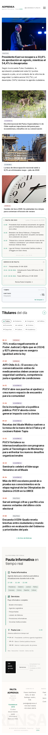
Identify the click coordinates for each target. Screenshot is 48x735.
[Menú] (44, 7)
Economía (8, 325)
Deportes (8, 329)
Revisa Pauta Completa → (24, 282)
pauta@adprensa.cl (30, 703)
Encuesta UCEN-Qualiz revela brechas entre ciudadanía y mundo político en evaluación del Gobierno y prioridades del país (23, 524)
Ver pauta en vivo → (10, 667)
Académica (31, 329)
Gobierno (18, 321)
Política (41, 321)
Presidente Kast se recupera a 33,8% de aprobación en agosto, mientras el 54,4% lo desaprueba (24, 60)
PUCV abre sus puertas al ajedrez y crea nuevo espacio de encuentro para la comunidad (23, 392)
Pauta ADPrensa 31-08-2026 (27, 276)
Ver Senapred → (39, 300)
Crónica (30, 325)
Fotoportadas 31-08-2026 (18, 266)
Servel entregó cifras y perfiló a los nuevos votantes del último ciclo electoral (23, 505)
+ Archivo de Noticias (24, 538)
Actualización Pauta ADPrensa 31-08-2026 (30, 271)
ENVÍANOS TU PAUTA (33, 8)
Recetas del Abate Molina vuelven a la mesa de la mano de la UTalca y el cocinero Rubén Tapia (24, 428)
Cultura (19, 329)
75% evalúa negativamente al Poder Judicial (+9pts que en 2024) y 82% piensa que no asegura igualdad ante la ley (24, 348)
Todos (7, 321)
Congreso (30, 321)
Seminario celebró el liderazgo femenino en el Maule (21, 468)
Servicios (22, 667)
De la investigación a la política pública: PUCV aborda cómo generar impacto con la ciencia (21, 410)
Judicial (19, 325)
